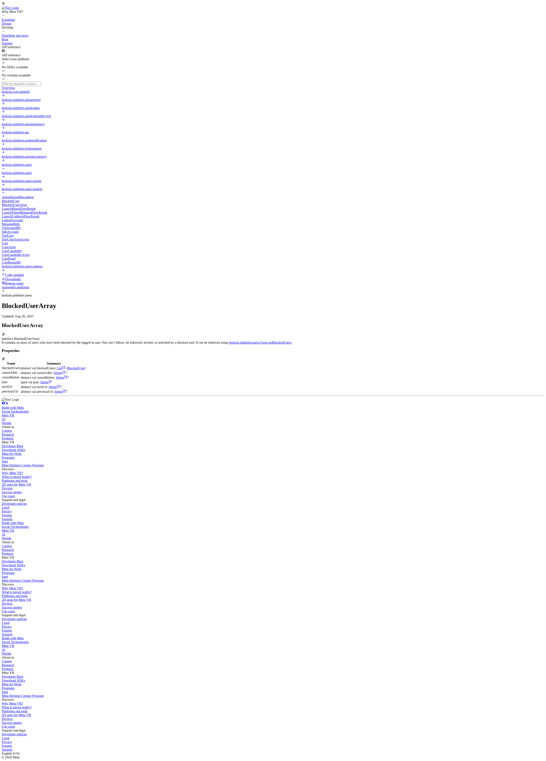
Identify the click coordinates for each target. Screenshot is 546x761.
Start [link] (5, 461)
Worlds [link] (6, 423)
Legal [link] (5, 507)
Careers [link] (7, 430)
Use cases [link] (8, 496)
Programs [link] (8, 457)
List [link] (59, 368)
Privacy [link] (7, 511)
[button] (273, 4)
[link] (10, 8)
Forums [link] (7, 515)
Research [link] (8, 434)
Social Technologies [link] (15, 411)
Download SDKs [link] (13, 450)
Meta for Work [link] (12, 454)
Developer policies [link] (14, 503)
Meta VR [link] (8, 415)
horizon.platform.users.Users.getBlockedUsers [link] (260, 342)
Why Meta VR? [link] (12, 473)
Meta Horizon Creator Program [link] (23, 465)
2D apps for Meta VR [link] (16, 484)
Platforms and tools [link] (15, 480)
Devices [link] (7, 488)
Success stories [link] (12, 492)
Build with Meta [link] (13, 407)
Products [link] (7, 438)
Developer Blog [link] (12, 446)
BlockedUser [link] (76, 368)
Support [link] (7, 519)
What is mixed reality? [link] (17, 477)
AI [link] (3, 419)
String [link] (58, 373)
